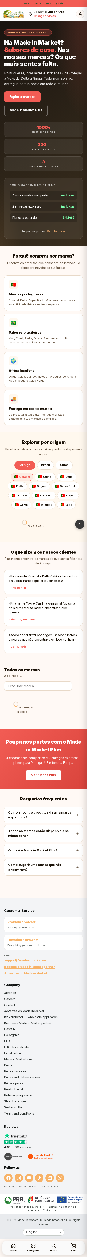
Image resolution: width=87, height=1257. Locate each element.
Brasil (45, 465)
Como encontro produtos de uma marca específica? (39, 815)
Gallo (69, 476)
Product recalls (14, 1089)
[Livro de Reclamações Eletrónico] (14, 1156)
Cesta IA (9, 1029)
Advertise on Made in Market (25, 973)
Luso (68, 504)
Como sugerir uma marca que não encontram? (34, 867)
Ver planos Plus (43, 775)
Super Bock (68, 486)
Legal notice (12, 1053)
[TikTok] (39, 1178)
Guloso (22, 495)
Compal (24, 476)
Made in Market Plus (26, 110)
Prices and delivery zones (22, 1077)
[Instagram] (19, 1178)
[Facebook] (8, 1178)
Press (8, 1065)
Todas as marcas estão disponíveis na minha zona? (38, 833)
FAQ (7, 1041)
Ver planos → (56, 231)
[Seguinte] (79, 524)
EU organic (11, 1035)
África (64, 465)
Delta (20, 486)
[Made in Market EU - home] (14, 14)
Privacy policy (14, 1083)
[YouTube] (29, 1178)
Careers (9, 999)
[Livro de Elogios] (41, 1156)
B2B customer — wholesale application (31, 1017)
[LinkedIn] (49, 1178)
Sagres (42, 486)
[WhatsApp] (60, 1178)
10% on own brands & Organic (43, 3)
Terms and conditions (19, 1113)
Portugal (24, 465)
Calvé (24, 504)
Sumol (47, 476)
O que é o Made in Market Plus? (32, 850)
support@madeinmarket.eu (25, 960)
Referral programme (18, 1095)
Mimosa (46, 504)
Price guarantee (15, 1071)
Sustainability (13, 1107)
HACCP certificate (16, 1047)
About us (10, 993)
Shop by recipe (15, 1101)
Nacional (46, 495)
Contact (9, 1005)
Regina (70, 495)
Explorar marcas (22, 97)
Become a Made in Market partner (29, 967)
